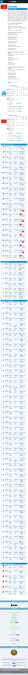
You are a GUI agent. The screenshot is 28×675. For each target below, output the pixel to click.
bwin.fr (14, 601)
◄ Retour (2, 598)
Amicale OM (14, 647)
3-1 (16, 138)
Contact (24, 672)
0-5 (16, 136)
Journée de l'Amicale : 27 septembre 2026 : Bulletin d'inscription (14, 662)
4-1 (16, 103)
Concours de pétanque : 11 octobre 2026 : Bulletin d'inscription (14, 665)
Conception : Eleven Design (5, 672)
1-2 (16, 140)
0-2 (16, 106)
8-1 (16, 133)
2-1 (16, 108)
